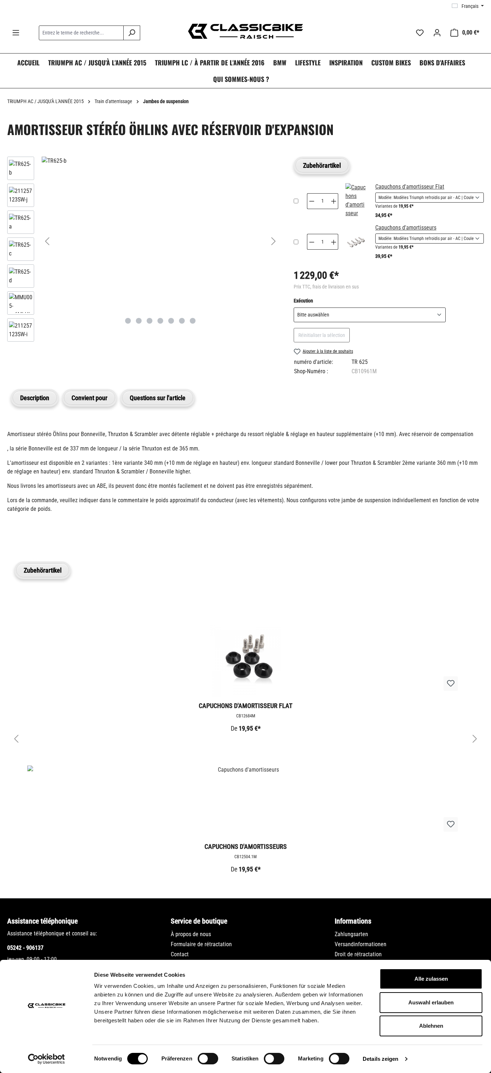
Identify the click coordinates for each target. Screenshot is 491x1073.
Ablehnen (431, 1026)
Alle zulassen (431, 979)
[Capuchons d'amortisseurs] (356, 242)
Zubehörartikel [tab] (322, 165)
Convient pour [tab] (89, 398)
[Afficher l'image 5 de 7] (171, 321)
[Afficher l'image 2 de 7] (139, 321)
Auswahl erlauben (431, 1002)
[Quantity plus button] (334, 201)
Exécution (303, 300)
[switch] (208, 1058)
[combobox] (81, 33)
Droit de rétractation (358, 954)
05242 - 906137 (25, 947)
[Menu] (15, 33)
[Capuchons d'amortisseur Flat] (356, 201)
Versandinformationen (360, 944)
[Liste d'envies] (419, 33)
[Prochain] (273, 241)
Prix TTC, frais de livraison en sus (326, 287)
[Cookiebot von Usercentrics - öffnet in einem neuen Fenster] (46, 1059)
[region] (143, 251)
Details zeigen (380, 1059)
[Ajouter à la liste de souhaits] (451, 683)
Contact (180, 954)
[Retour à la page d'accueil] (245, 31)
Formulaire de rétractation (201, 944)
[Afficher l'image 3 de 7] (149, 321)
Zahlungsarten (351, 934)
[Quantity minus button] (311, 201)
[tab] (35, 398)
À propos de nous (191, 934)
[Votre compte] (437, 33)
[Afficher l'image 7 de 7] (193, 321)
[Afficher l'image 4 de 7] (160, 321)
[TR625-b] (160, 161)
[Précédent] (47, 241)
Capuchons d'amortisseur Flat (409, 186)
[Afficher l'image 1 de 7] (128, 321)
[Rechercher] (131, 33)
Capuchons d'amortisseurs (405, 227)
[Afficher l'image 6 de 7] (182, 321)
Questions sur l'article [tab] (157, 398)
